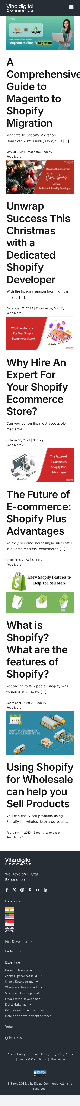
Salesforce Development (22, 993)
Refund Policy (40, 1054)
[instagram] (22, 890)
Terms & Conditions (32, 1059)
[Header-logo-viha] (18, 860)
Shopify (47, 151)
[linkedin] (45, 890)
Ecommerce (44, 308)
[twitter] (14, 890)
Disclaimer (57, 1059)
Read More (13, 156)
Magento (34, 151)
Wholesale (53, 832)
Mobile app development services (28, 1016)
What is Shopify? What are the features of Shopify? (36, 649)
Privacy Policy (17, 1054)
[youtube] (37, 890)
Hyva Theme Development (23, 999)
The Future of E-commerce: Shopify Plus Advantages (38, 512)
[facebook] (7, 890)
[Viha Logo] (19, 6)
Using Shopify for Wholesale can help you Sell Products (40, 785)
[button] (40, 941)
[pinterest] (30, 890)
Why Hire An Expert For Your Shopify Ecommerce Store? (37, 386)
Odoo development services (24, 1010)
